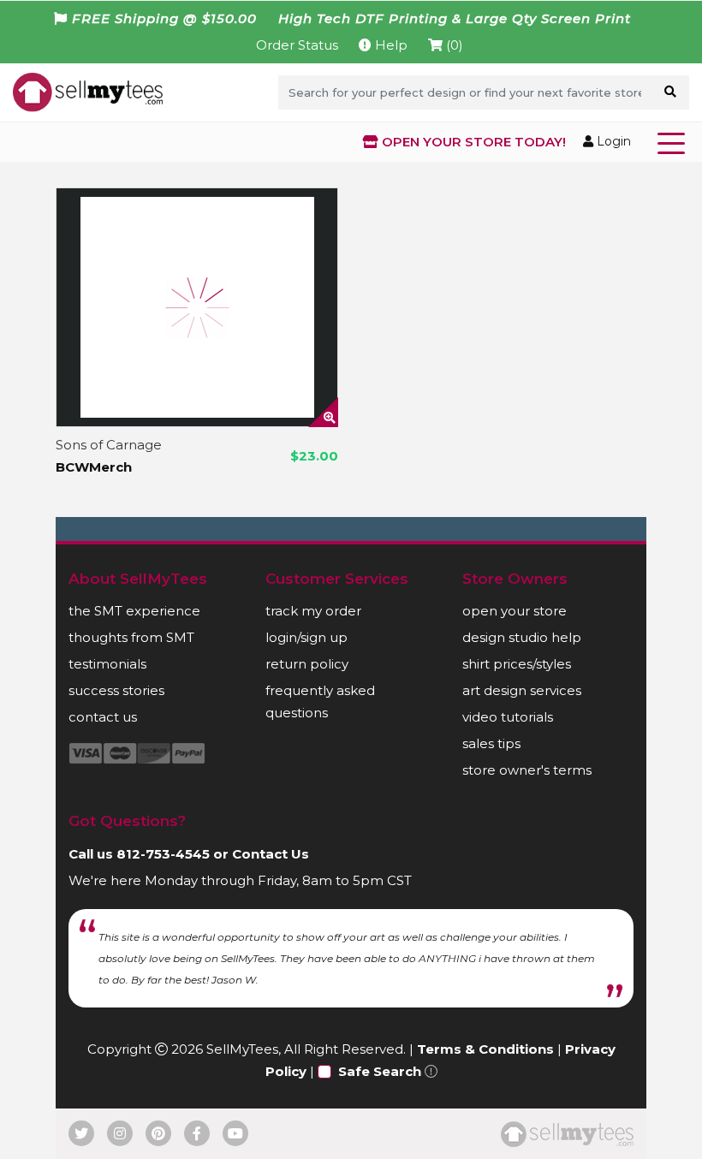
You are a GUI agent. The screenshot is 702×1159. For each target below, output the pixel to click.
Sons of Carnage (109, 445)
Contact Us (270, 854)
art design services (521, 690)
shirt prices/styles (516, 664)
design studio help (521, 637)
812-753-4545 (163, 854)
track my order (313, 611)
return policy (306, 664)
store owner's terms (527, 770)
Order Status (297, 45)
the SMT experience (134, 611)
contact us (102, 717)
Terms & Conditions (485, 1049)
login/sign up (306, 637)
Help (390, 45)
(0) (453, 45)
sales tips (491, 743)
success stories (116, 690)
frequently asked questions (320, 701)
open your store (514, 611)
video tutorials (507, 717)
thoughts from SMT (131, 637)
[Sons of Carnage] (197, 307)
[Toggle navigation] (675, 142)
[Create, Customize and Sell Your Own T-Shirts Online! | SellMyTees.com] (88, 91)
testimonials (107, 664)
